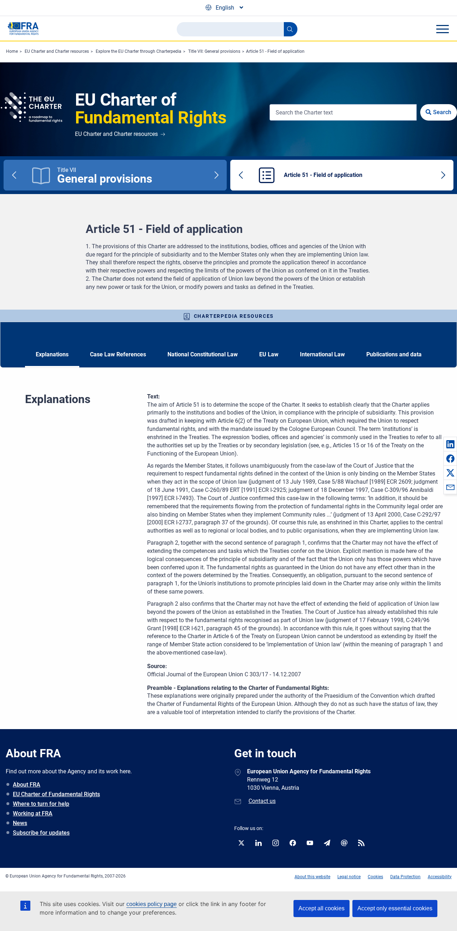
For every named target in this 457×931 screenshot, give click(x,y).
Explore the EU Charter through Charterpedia (138, 51)
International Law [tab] (322, 354)
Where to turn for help (41, 803)
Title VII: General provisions (214, 51)
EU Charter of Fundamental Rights (56, 794)
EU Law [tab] (268, 354)
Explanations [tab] (52, 354)
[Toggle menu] (442, 28)
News (20, 823)
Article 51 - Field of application (275, 51)
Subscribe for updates (41, 832)
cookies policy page (151, 904)
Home (12, 51)
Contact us (262, 801)
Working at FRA (32, 813)
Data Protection (405, 876)
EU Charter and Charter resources (57, 51)
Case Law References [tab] (118, 354)
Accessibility (440, 876)
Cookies (375, 876)
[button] (450, 444)
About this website (312, 876)
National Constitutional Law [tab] (202, 354)
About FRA (26, 784)
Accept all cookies (321, 908)
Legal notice (349, 876)
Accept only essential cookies (394, 908)
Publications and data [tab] (394, 354)
